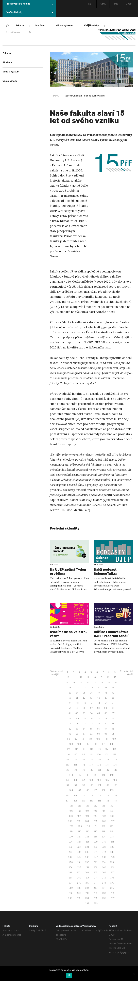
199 (95, 816)
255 (112, 862)
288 (87, 893)
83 (77, 728)
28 (84, 687)
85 (91, 728)
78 (91, 723)
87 (106, 728)
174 (99, 795)
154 (99, 780)
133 (91, 764)
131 (75, 764)
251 (79, 862)
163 (115, 785)
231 (112, 841)
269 (79, 877)
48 (77, 703)
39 (113, 692)
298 (87, 903)
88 (113, 728)
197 (79, 816)
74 (113, 718)
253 (95, 862)
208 (71, 826)
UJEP (128, 4)
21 (88, 682)
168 (103, 790)
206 (104, 821)
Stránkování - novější (56, 673)
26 (70, 687)
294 (87, 898)
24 (109, 682)
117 (75, 754)
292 (70, 898)
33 (70, 692)
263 (78, 872)
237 (112, 847)
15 (101, 677)
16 (108, 677)
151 (75, 780)
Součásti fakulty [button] (14, 12)
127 (99, 759)
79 (98, 723)
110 (76, 749)
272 (104, 877)
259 (95, 867)
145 (79, 775)
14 (95, 677)
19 (74, 682)
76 (77, 723)
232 (70, 847)
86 (98, 728)
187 (95, 805)
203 (78, 821)
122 (114, 754)
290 (104, 893)
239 (79, 852)
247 (96, 857)
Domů (56, 95)
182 (107, 800)
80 (106, 723)
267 (112, 872)
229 (96, 841)
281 (79, 888)
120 (99, 754)
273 (112, 877)
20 (80, 682)
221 (79, 836)
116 (68, 754)
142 (107, 769)
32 (113, 687)
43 (91, 697)
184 (71, 805)
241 (95, 852)
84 (84, 728)
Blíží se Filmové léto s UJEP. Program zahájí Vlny (111, 636)
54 (70, 708)
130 (67, 764)
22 (94, 682)
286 (71, 893)
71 (92, 718)
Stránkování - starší (126, 673)
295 (95, 898)
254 (104, 862)
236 (104, 847)
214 (71, 831)
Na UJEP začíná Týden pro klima (68, 571)
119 (91, 754)
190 (71, 811)
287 (79, 893)
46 (113, 697)
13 (88, 677)
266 (104, 872)
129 (115, 759)
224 (104, 836)
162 (107, 785)
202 (70, 821)
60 (113, 708)
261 (112, 867)
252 (87, 862)
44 (98, 697)
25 (116, 682)
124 (75, 759)
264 (87, 872)
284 (104, 888)
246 (87, 857)
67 (113, 713)
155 (107, 780)
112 (91, 749)
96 (68, 739)
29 (91, 687)
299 (96, 903)
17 (115, 677)
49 (84, 703)
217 (95, 831)
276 (87, 882)
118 (83, 754)
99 (90, 739)
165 (79, 790)
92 (91, 733)
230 (104, 841)
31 (106, 687)
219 (111, 831)
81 (113, 723)
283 (95, 888)
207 (112, 821)
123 (67, 759)
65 (98, 713)
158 (75, 785)
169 (112, 790)
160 (91, 785)
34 (77, 692)
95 (113, 733)
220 (71, 836)
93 (98, 733)
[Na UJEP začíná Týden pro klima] (69, 551)
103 (71, 744)
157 (67, 785)
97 (76, 739)
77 (84, 723)
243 (112, 852)
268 (71, 877)
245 (79, 857)
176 (115, 795)
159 (83, 785)
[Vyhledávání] (31, 32)
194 (103, 811)
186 (87, 805)
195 (111, 811)
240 (87, 852)
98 (83, 739)
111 (84, 749)
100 (98, 739)
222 (87, 836)
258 (87, 867)
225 (112, 836)
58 (98, 708)
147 (95, 775)
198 (87, 816)
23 (101, 682)
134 (99, 764)
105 (87, 744)
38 (106, 692)
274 (71, 882)
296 (104, 898)
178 (75, 800)
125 (83, 759)
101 (106, 739)
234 (87, 847)
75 (70, 723)
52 (106, 703)
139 (83, 769)
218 (103, 831)
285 (112, 888)
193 (95, 811)
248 (104, 857)
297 (112, 898)
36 (91, 692)
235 (95, 847)
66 (106, 713)
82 (70, 728)
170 (67, 795)
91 (84, 733)
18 (67, 682)
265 (95, 872)
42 (84, 697)
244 (70, 857)
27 (77, 687)
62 (76, 713)
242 (104, 852)
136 (115, 764)
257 (79, 867)
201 (112, 816)
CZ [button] (89, 4)
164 (71, 790)
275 (79, 882)
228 (87, 841)
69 (77, 718)
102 (114, 739)
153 (91, 780)
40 (69, 697)
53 (113, 703)
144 (71, 775)
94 (106, 733)
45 (106, 697)
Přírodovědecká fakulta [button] (18, 4)
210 (88, 826)
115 (114, 749)
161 (99, 785)
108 (111, 744)
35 (84, 692)
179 (83, 800)
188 (103, 805)
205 (95, 821)
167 (95, 790)
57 (91, 708)
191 (79, 811)
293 (78, 898)
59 (105, 708)
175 (107, 795)
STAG (103, 4)
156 (115, 780)
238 (70, 852)
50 (92, 703)
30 (99, 687)
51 (99, 703)
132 (83, 764)
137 (67, 769)
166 (87, 790)
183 (115, 800)
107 (103, 744)
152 (83, 780)
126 (91, 759)
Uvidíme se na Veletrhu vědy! (69, 634)
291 (112, 893)
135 (107, 764)
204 (87, 821)
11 (74, 677)
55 (77, 708)
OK (69, 975)
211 (96, 826)
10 (68, 677)
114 (106, 749)
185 (79, 805)
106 (95, 744)
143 (115, 769)
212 (103, 826)
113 (99, 749)
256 (71, 867)
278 (104, 882)
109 (69, 749)
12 (81, 677)
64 (91, 713)
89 (69, 733)
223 (95, 836)
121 (106, 754)
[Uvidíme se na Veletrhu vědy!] (69, 614)
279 (112, 882)
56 (84, 708)
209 (80, 826)
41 (77, 697)
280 (71, 888)
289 (95, 893)
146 (87, 775)
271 (95, 877)
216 (87, 831)
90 (77, 733)
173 (91, 795)
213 (111, 826)
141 (99, 769)
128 (107, 759)
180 (91, 800)
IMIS (116, 4)
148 (103, 775)
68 (70, 718)
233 (79, 847)
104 (79, 744)
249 (113, 857)
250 (71, 862)
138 (75, 769)
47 (70, 703)
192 (87, 811)
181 (99, 800)
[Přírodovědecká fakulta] (7, 25)
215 (79, 831)
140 (91, 769)
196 (71, 816)
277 (95, 882)
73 (106, 718)
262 (70, 872)
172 (83, 795)
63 (84, 713)
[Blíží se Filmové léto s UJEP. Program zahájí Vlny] (113, 614)
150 (67, 780)
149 (112, 775)
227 (79, 841)
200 (104, 816)
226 (71, 841)
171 (75, 795)
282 (87, 888)
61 (69, 713)
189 (111, 805)
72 (98, 718)
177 (67, 800)
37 (98, 692)
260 (104, 867)
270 (88, 877)
